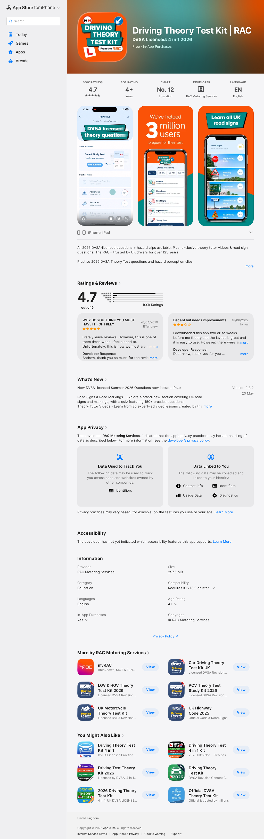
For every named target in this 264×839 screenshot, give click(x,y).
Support (176, 834)
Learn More (223, 512)
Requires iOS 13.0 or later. (189, 588)
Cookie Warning (154, 834)
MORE (154, 347)
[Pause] (111, 219)
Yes (80, 620)
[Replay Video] (83, 219)
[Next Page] (258, 89)
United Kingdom (88, 818)
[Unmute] (119, 219)
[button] (33, 34)
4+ (170, 604)
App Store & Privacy (125, 834)
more (249, 266)
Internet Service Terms (92, 834)
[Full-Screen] (126, 219)
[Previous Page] (72, 89)
